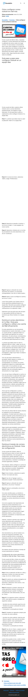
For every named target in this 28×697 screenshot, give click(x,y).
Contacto (12, 690)
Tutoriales (12, 20)
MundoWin (5, 20)
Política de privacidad (14, 692)
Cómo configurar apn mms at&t (12, 683)
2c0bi (7, 16)
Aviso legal (6, 690)
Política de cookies (20, 690)
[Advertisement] (14, 79)
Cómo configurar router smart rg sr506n (15, 685)
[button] (20, 3)
